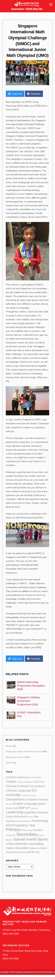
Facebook (35, 93)
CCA (41, 781)
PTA (23, 830)
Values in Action (38, 848)
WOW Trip (33, 852)
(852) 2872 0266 (11, 934)
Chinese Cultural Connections (25, 786)
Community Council (28, 795)
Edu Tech (9, 804)
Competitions (15, 799)
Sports (42, 839)
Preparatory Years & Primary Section (23, 751)
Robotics (38, 830)
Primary (13, 829)
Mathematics (21, 816)
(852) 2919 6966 (11, 958)
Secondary (27, 834)
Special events (25, 839)
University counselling (28, 843)
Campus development (25, 782)
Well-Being (22, 852)
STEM (9, 843)
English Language (25, 803)
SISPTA (9, 763)
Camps (11, 781)
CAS (36, 781)
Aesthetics (11, 777)
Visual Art (11, 852)
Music (30, 817)
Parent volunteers (23, 821)
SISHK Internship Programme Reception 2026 (31, 686)
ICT (28, 808)
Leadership (15, 812)
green (42, 803)
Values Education (17, 848)
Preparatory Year (23, 825)
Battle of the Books (33, 777)
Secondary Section (15, 757)
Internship (34, 808)
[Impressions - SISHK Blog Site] (27, 6)
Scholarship (11, 835)
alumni (21, 777)
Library (9, 816)
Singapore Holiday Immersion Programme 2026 (28, 701)
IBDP (21, 808)
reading (29, 830)
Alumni (9, 746)
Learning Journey (36, 812)
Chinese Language (18, 790)
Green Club (11, 808)
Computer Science (37, 799)
